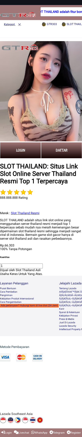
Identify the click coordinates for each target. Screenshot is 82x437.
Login (8, 432)
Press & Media (66, 319)
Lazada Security (67, 325)
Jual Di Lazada (67, 322)
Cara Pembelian (8, 291)
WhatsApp (40, 432)
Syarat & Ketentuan (69, 312)
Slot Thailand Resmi (25, 213)
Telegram (59, 432)
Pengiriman (6, 295)
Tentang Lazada (67, 288)
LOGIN (20, 150)
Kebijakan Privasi (68, 315)
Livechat (24, 432)
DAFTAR (61, 150)
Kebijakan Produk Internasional (17, 298)
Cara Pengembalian (10, 302)
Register (75, 432)
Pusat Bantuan (8, 288)
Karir (61, 308)
